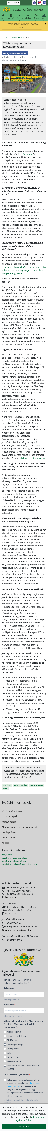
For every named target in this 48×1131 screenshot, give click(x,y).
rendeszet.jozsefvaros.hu (18, 930)
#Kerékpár (7, 785)
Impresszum (9, 837)
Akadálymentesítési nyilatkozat (19, 826)
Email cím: (9, 1004)
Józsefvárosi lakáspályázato (14, 861)
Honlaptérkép (9, 832)
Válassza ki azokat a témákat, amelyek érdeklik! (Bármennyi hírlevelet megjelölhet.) (23, 1024)
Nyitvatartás (11, 897)
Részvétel (19, 18)
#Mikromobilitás (20, 785)
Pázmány (36, 19)
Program (27, 154)
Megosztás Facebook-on (16, 53)
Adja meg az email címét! (13, 1016)
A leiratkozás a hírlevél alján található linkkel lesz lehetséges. (21, 1101)
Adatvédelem (9, 821)
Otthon (3, 18)
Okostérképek (9, 816)
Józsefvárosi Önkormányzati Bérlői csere (19, 864)
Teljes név (9, 988)
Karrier (5, 842)
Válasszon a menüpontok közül (23, 25)
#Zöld (5, 788)
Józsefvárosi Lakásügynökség (14, 858)
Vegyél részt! (7, 854)
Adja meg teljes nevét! (12, 1000)
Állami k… (44, 19)
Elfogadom (24, 1126)
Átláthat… (28, 18)
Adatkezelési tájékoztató (16, 1074)
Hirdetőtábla (16, 37)
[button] (45, 24)
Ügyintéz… (11, 18)
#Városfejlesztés (36, 785)
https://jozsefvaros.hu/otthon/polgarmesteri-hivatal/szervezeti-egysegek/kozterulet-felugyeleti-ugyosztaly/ (24, 270)
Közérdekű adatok (12, 811)
